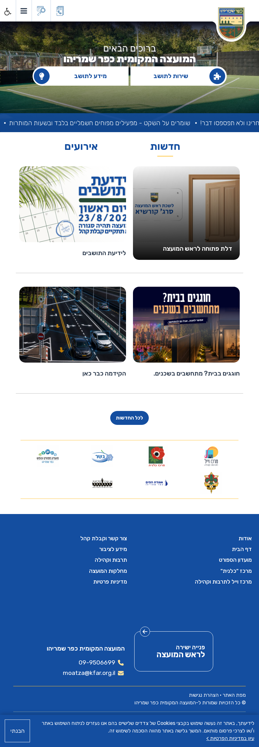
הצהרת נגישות (204, 695)
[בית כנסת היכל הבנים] (102, 483)
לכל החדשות (129, 418)
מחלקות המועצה (108, 571)
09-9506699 (97, 662)
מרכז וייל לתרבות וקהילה (223, 582)
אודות (245, 538)
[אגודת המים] (157, 483)
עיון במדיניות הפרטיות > (230, 738)
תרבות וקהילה (111, 560)
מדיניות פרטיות (110, 582)
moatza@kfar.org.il (89, 673)
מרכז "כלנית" (236, 571)
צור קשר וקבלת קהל (103, 538)
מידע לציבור (113, 549)
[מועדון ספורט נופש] (48, 456)
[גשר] (102, 456)
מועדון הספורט (235, 560)
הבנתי (17, 730)
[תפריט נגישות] (7, 11)
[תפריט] (23, 10)
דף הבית (242, 549)
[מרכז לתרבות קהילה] (211, 456)
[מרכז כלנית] (157, 456)
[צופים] (211, 483)
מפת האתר (234, 695)
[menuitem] (192, 538)
